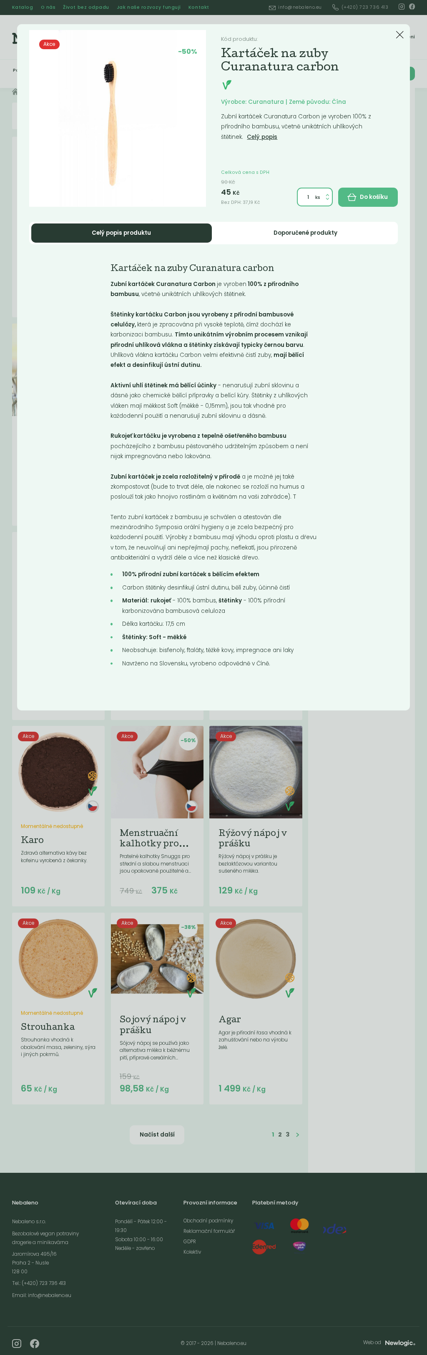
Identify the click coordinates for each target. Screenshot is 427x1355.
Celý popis (262, 137)
